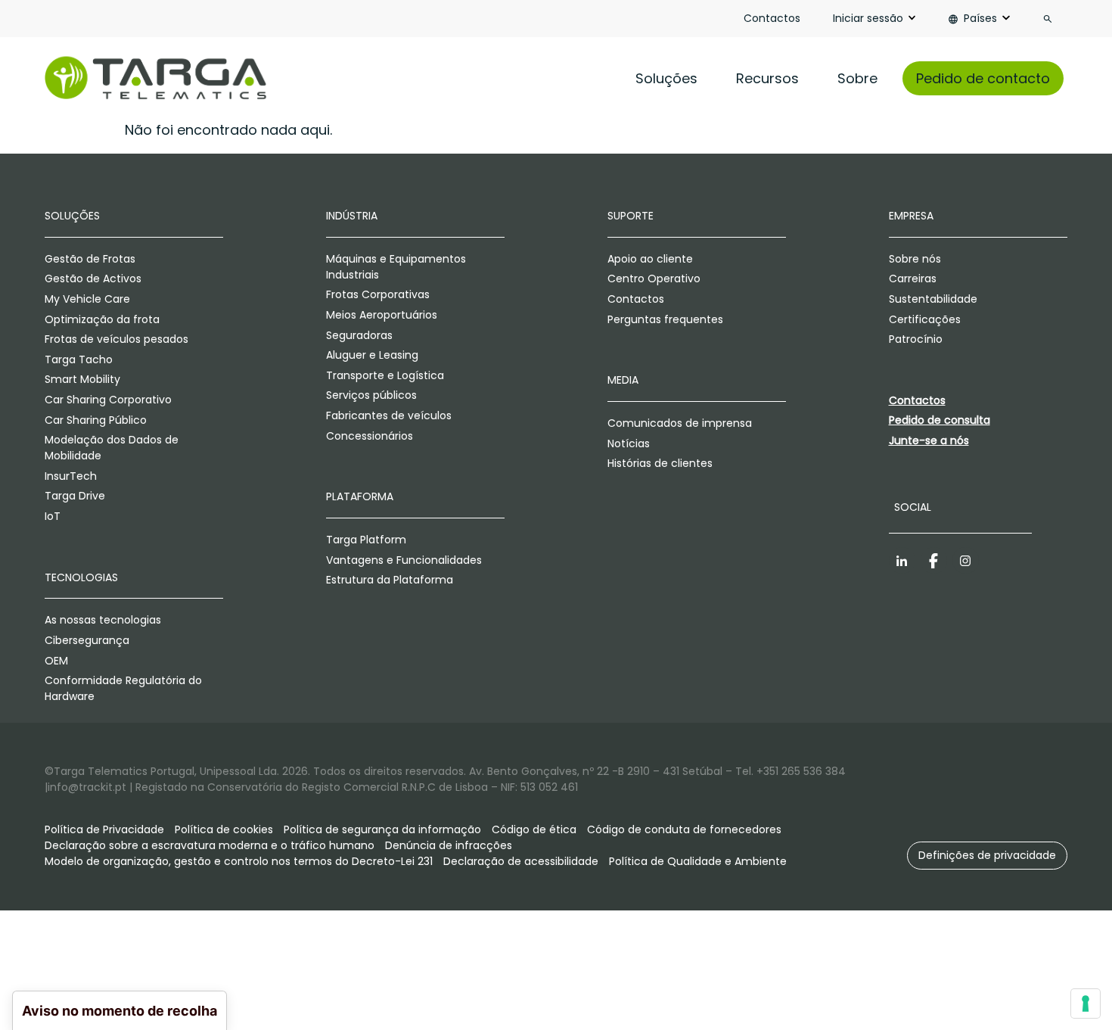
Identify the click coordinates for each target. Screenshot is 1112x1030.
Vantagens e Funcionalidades (404, 560)
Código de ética (534, 829)
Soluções (666, 78)
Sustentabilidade (933, 299)
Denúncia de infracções (448, 845)
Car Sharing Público (96, 420)
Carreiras (913, 278)
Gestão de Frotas (90, 258)
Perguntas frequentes (665, 319)
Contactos (772, 18)
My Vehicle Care (87, 299)
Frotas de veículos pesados (116, 339)
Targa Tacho (79, 359)
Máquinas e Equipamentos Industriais (396, 266)
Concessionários (369, 435)
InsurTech (71, 476)
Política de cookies (224, 829)
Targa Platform (366, 539)
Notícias (628, 443)
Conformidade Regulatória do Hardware (123, 688)
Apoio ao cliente (650, 258)
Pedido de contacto (983, 78)
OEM (56, 660)
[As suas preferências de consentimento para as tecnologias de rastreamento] (1085, 1003)
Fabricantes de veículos (389, 415)
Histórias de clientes (660, 463)
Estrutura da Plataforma (389, 579)
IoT (53, 516)
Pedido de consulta (939, 420)
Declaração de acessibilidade (520, 861)
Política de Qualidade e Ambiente (698, 861)
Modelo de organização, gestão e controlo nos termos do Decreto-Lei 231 (239, 861)
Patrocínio (916, 339)
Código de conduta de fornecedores (684, 829)
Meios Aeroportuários (381, 314)
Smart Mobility (82, 379)
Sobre (857, 78)
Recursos (767, 78)
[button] (987, 856)
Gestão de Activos (93, 278)
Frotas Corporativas (378, 294)
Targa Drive (75, 495)
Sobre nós (915, 258)
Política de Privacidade (104, 829)
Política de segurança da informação (382, 829)
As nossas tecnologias (103, 619)
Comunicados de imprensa (679, 423)
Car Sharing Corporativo (108, 399)
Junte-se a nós (929, 440)
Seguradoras (359, 335)
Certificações (925, 319)
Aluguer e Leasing (372, 355)
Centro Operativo (653, 278)
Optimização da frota (102, 319)
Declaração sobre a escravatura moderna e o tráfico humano (209, 845)
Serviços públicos (371, 395)
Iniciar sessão (868, 18)
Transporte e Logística (385, 375)
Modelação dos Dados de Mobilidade (112, 447)
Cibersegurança (87, 640)
